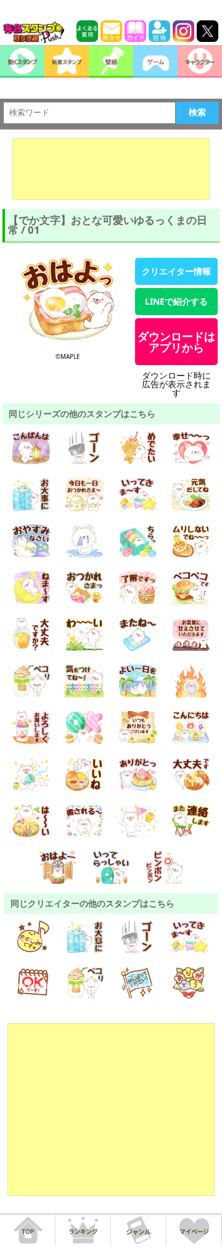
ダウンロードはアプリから (176, 342)
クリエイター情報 (176, 271)
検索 (197, 112)
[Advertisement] (111, 169)
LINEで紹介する (176, 301)
